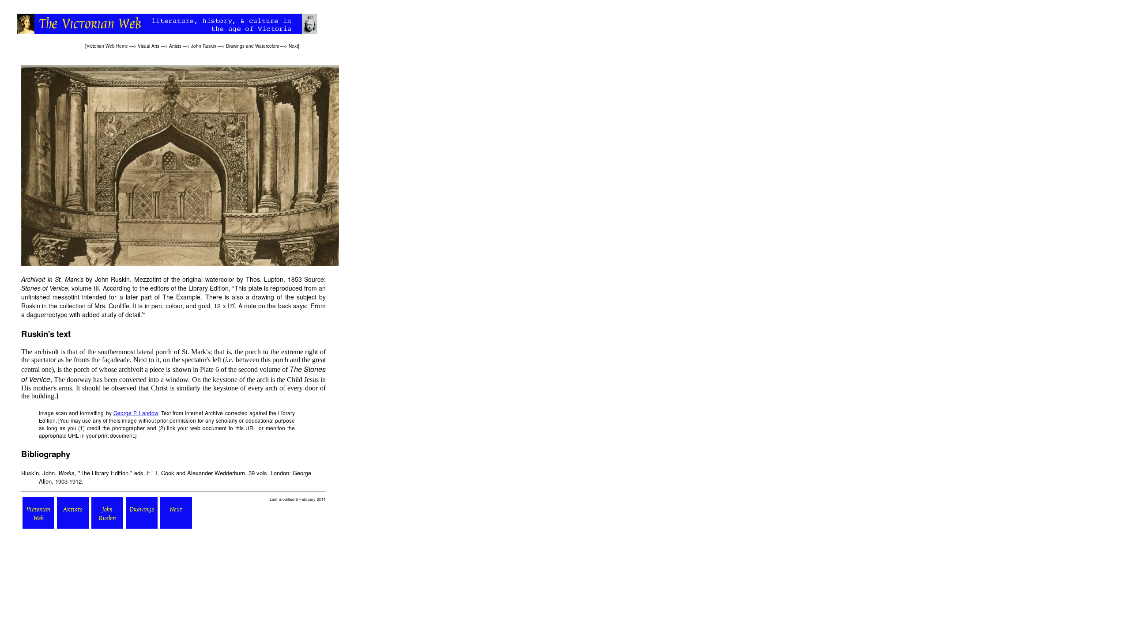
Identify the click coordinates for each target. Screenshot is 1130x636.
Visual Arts (148, 46)
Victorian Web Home (107, 46)
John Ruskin (203, 46)
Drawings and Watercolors (252, 46)
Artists (175, 46)
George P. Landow (135, 412)
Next (293, 46)
